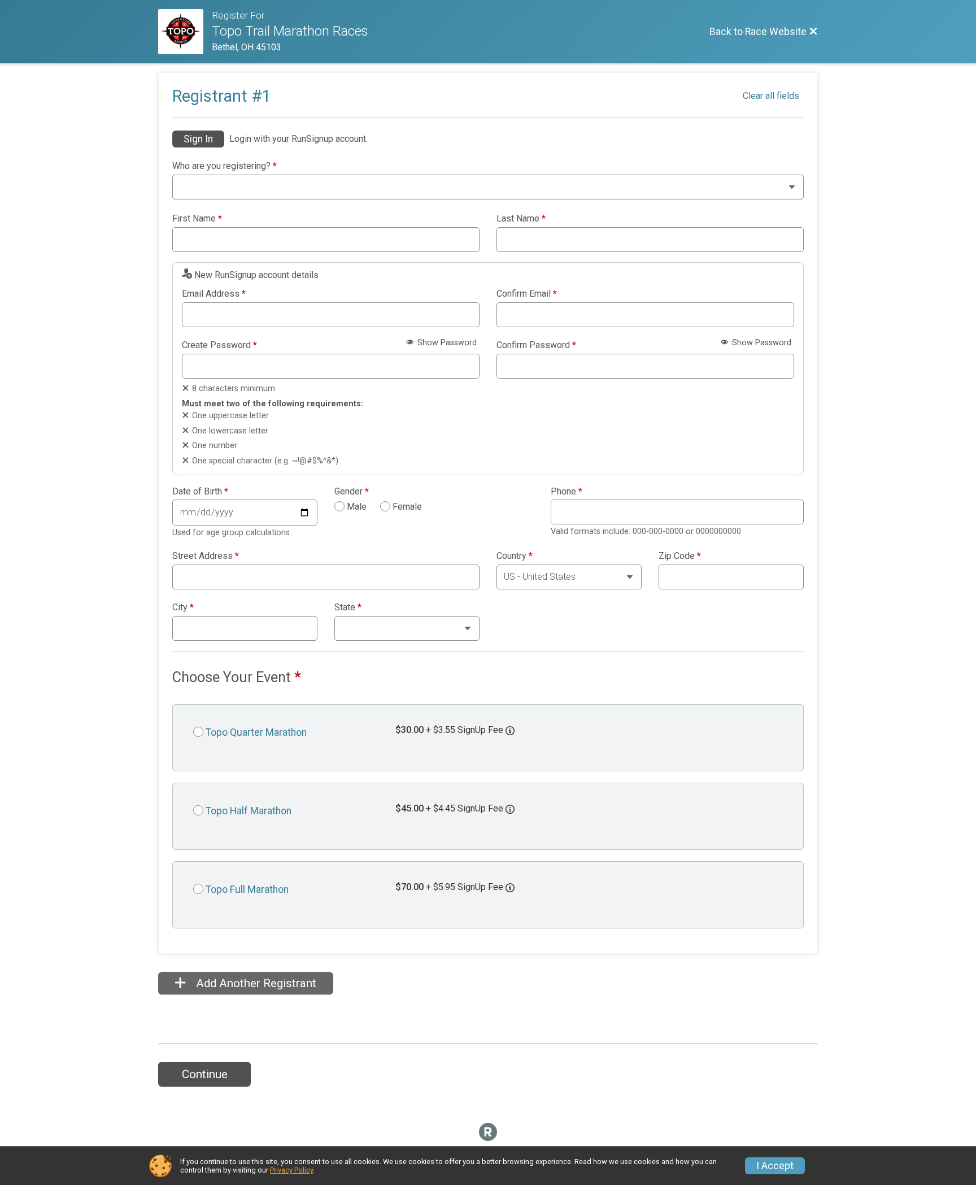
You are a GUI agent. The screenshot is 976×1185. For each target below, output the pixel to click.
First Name (197, 219)
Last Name (521, 219)
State (347, 607)
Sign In (198, 139)
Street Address (205, 556)
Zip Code (680, 556)
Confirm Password (536, 345)
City (183, 607)
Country (514, 556)
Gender (351, 492)
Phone (566, 492)
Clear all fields (771, 95)
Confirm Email (526, 294)
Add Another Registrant (254, 983)
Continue (205, 1074)
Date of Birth (200, 492)
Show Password (446, 343)
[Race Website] (185, 31)
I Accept (775, 1165)
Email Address (214, 294)
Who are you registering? (224, 166)
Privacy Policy (291, 1170)
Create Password (219, 345)
